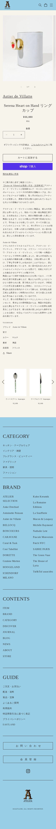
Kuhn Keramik (41, 496)
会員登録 (29, 759)
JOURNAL (9, 632)
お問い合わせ (29, 746)
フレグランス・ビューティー (17, 456)
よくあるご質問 (11, 703)
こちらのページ (38, 145)
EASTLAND (9, 724)
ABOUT (7, 650)
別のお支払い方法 (10, 174)
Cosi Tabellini (10, 549)
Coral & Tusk (10, 543)
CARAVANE (10, 537)
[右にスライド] (34, 87)
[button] (40, 5)
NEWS (6, 644)
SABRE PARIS (41, 549)
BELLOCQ (9, 525)
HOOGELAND (11, 567)
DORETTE (9, 555)
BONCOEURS (11, 531)
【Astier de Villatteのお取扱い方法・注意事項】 (23, 185)
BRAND (7, 614)
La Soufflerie (40, 513)
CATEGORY (10, 620)
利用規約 (7, 708)
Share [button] (9, 353)
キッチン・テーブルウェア (16, 445)
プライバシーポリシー (14, 719)
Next (53, 382)
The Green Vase (41, 555)
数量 (28, 128)
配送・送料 (8, 692)
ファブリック (9, 462)
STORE (7, 656)
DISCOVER (9, 626)
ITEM (6, 608)
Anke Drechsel (11, 507)
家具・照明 (8, 467)
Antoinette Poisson (13, 513)
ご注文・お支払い (12, 686)
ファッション (9, 473)
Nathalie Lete (40, 531)
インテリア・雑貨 (12, 451)
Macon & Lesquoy (43, 519)
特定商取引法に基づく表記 (16, 714)
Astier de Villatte (12, 519)
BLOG (6, 638)
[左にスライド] (21, 87)
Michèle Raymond (43, 525)
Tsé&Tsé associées (43, 571)
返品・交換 (8, 697)
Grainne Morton (11, 561)
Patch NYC (39, 543)
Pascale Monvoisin (43, 537)
